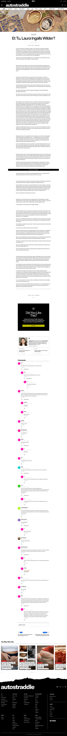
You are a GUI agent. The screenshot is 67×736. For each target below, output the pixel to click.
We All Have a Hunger (43, 666)
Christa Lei (4, 668)
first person (33, 34)
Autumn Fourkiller (31, 340)
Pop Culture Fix (26, 720)
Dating (13, 697)
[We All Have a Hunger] (45, 657)
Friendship (14, 699)
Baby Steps (3, 702)
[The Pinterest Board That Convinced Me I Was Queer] (27, 657)
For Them (9, 1)
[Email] (63, 686)
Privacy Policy (35, 734)
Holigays (13, 722)
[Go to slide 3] (34, 672)
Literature (37, 702)
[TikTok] (60, 686)
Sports (36, 705)
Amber (25, 568)
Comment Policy (39, 734)
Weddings (14, 704)
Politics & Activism (27, 718)
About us (51, 706)
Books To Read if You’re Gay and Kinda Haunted (41, 351)
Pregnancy (14, 727)
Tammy (22, 390)
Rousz (22, 439)
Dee (22, 577)
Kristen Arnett (24, 519)
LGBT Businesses (27, 702)
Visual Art (36, 712)
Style (36, 707)
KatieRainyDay (24, 430)
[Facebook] (58, 686)
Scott (25, 411)
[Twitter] (62, 686)
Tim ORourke (23, 586)
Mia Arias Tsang (40, 668)
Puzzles (2, 717)
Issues (36, 720)
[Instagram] (57, 686)
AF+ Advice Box (3, 697)
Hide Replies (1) (26, 369)
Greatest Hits (37, 722)
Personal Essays (3, 704)
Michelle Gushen (24, 547)
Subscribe (64, 1)
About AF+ (3, 705)
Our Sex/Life (3, 699)
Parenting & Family (15, 725)
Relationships (14, 702)
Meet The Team (52, 709)
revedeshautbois (24, 507)
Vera (22, 595)
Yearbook (36, 728)
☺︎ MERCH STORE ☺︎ (38, 718)
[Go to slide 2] (33, 672)
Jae (21, 362)
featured (33, 297)
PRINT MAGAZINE (38, 717)
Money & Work (14, 723)
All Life (13, 717)
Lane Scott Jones (22, 668)
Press (50, 711)
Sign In (61, 1)
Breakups (14, 705)
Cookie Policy (31, 734)
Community (26, 697)
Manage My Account (53, 696)
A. (30, 42)
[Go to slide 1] (31, 672)
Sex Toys (13, 707)
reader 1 (25, 402)
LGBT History (26, 704)
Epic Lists (36, 723)
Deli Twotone (23, 537)
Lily (21, 457)
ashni (56, 668)
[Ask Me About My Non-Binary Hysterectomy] (9, 657)
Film (36, 699)
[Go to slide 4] (35, 672)
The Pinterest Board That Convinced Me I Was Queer (27, 665)
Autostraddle (3, 1)
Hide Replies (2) (26, 399)
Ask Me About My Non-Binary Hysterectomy (8, 665)
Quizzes (2, 718)
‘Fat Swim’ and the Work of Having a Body (24, 351)
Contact (51, 714)
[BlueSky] (65, 686)
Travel (13, 728)
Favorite (32, 45)
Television (36, 709)
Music (36, 704)
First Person (26, 699)
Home (13, 718)
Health (13, 720)
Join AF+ (36, 169)
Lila (21, 485)
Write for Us (51, 716)
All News (25, 717)
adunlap (22, 420)
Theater (36, 710)
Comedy (36, 697)
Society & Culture (27, 722)
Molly (22, 466)
